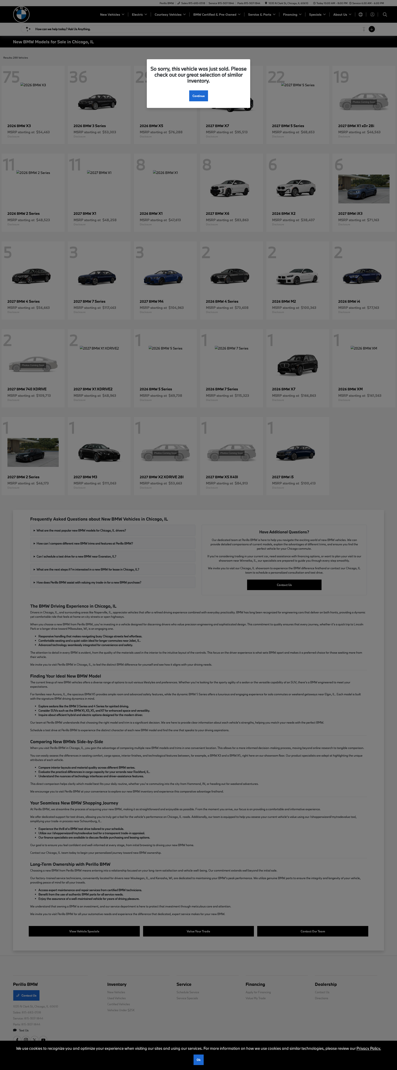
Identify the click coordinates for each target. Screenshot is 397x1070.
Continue (199, 96)
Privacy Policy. (368, 1048)
